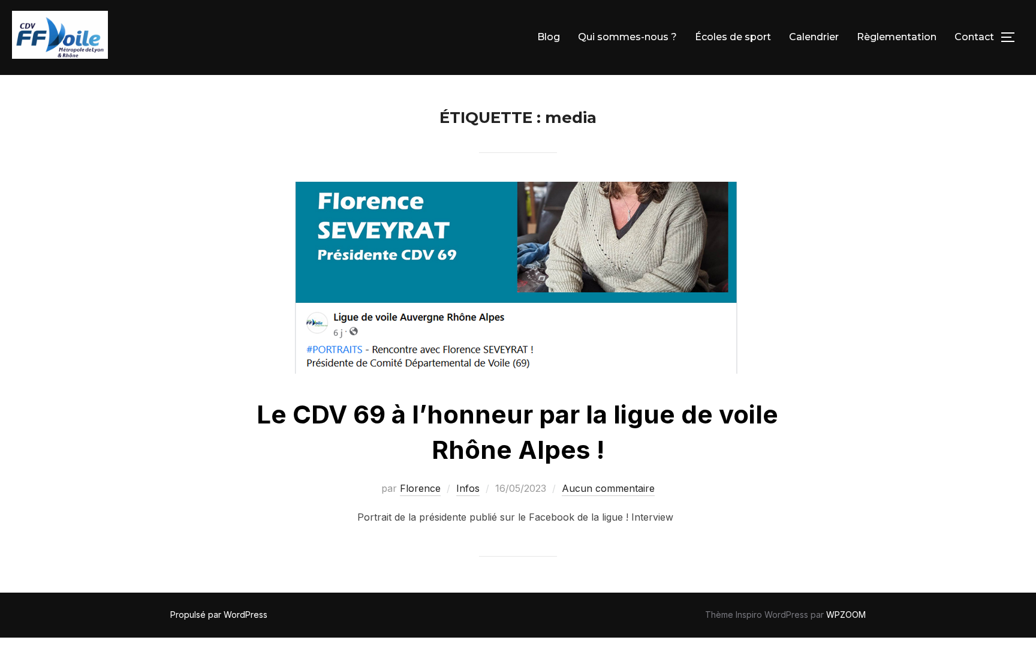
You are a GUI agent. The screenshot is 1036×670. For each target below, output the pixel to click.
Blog (548, 37)
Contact (974, 37)
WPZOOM (846, 614)
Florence (420, 488)
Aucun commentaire (608, 488)
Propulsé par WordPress (218, 614)
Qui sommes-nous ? (627, 37)
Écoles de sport (733, 37)
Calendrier (814, 37)
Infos (468, 488)
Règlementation (896, 37)
